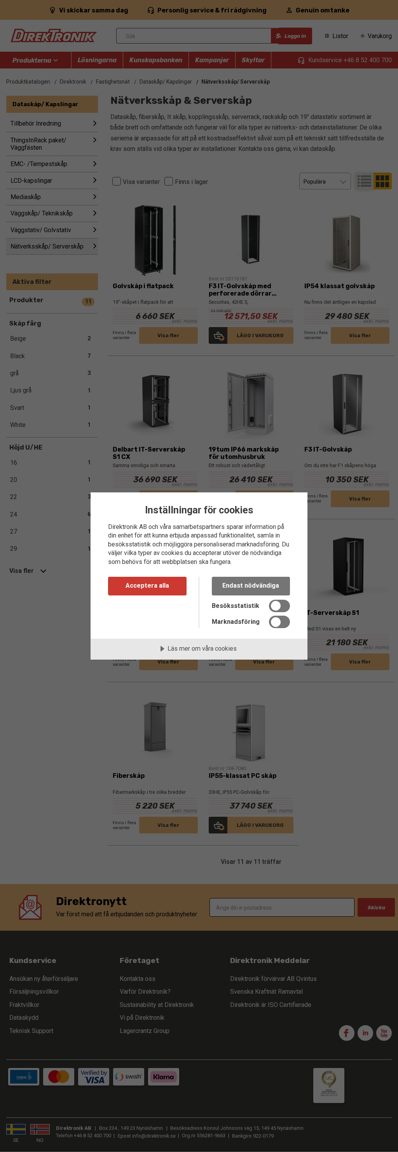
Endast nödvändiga (250, 585)
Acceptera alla (147, 585)
